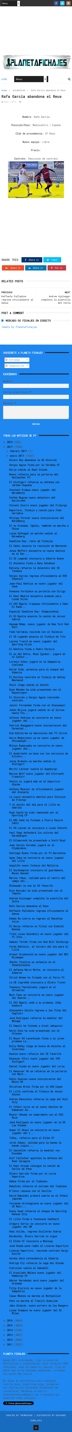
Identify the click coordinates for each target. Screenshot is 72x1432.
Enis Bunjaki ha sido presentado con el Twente (36, 892)
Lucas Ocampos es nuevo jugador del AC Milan (35, 1312)
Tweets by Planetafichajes (19, 327)
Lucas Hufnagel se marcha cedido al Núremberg (33, 535)
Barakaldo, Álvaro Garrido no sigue (33, 1236)
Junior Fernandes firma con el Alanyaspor (37, 705)
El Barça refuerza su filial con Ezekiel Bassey (36, 928)
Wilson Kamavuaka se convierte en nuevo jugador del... (36, 747)
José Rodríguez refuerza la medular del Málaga (36, 1019)
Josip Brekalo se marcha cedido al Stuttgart (32, 763)
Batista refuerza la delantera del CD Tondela (34, 569)
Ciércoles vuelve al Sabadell (28, 1268)
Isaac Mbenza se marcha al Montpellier (35, 1296)
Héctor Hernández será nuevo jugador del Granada (36, 1282)
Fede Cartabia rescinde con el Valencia (36, 631)
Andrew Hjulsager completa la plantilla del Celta (38, 900)
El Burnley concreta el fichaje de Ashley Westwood (37, 678)
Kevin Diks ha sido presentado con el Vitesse (34, 1032)
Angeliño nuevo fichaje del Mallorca (33, 865)
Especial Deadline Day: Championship (34, 611)
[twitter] (62, 3)
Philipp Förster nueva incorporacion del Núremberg (36, 519)
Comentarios (15, 365)
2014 (10, 1330)
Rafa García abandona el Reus (29, 906)
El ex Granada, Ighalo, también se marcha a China (39, 527)
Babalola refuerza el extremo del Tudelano (38, 1186)
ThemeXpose (26, 1415)
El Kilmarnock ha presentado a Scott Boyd (37, 840)
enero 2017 (17, 455)
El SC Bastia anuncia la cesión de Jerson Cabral (37, 618)
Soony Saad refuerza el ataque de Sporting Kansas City (38, 1212)
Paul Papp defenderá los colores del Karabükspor (34, 834)
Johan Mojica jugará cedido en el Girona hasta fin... (36, 711)
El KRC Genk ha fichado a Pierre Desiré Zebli (36, 822)
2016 (10, 1320)
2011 (10, 1344)
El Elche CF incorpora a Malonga (31, 1241)
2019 (10, 442)
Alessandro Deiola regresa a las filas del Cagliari (38, 1012)
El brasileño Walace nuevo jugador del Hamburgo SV (35, 1274)
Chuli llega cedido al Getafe (29, 685)
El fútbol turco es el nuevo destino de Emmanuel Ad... (35, 1108)
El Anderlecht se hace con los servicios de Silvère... (38, 755)
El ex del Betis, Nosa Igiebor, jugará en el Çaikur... (37, 655)
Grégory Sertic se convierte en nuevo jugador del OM (34, 1225)
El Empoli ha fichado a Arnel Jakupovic (36, 1025)
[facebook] (56, 3)
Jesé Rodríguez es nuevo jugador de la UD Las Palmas (37, 1124)
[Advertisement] (36, 31)
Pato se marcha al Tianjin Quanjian (33, 1300)
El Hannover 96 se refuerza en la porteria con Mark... (38, 1073)
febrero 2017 (19, 451)
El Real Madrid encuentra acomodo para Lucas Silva (35, 597)
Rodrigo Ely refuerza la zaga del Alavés (36, 1263)
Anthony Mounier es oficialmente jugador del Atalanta (36, 790)
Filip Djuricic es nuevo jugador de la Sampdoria (35, 1289)
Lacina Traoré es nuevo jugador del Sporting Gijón (33, 643)
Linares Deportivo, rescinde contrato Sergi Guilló (38, 1252)
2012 (10, 1339)
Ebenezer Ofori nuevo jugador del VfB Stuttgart (34, 1060)
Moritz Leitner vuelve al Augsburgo (33, 769)
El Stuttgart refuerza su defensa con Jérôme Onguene (34, 483)
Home (4, 79)
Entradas (13, 359)
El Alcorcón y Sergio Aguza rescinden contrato (34, 699)
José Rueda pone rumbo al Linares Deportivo (38, 1246)
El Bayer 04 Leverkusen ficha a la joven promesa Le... (36, 1040)
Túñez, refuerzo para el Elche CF (31, 1138)
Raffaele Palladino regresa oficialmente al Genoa (38, 912)
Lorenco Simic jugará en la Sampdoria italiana (34, 663)
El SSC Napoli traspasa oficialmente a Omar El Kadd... (39, 605)
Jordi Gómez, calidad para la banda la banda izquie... (35, 1144)
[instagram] (68, 3)
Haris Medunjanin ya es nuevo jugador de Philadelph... (36, 739)
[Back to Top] (36, 1427)
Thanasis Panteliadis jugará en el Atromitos (32, 988)
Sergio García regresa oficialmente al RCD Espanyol (38, 577)
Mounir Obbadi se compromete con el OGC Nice (36, 1116)
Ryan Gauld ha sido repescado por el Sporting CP (33, 814)
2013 (10, 1335)
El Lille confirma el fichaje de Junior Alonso (36, 1093)
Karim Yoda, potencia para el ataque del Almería (36, 671)
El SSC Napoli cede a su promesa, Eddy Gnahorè (35, 1004)
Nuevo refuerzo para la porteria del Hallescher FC (33, 476)
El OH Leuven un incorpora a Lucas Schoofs (38, 828)
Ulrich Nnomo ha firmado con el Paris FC (36, 977)
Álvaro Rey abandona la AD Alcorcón (33, 460)
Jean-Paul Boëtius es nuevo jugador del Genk (36, 585)
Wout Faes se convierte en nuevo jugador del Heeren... (36, 996)
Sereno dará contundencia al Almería (33, 1258)
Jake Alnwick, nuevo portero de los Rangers (38, 1305)
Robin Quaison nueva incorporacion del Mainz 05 (35, 1080)
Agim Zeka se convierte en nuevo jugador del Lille (36, 859)
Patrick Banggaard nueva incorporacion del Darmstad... (38, 727)
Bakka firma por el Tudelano (28, 1181)
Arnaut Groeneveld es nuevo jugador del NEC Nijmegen (38, 956)
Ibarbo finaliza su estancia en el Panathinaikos (32, 963)
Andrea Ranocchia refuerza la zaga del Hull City (38, 1100)
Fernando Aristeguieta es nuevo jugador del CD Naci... (38, 1205)
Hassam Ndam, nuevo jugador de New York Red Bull (39, 625)
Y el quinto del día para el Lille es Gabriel (34, 806)
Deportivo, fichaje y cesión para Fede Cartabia (35, 512)
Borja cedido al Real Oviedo (28, 469)
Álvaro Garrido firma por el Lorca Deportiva (32, 1175)
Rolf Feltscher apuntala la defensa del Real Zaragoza (36, 1159)
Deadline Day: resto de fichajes (31, 541)
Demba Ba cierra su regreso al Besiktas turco (36, 920)
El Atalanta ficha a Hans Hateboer (32, 563)
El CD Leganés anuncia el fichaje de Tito (37, 636)
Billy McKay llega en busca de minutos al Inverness (37, 1047)
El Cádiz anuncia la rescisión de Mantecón (38, 545)
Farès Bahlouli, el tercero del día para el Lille (38, 948)
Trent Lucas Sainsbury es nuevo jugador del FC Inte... (39, 935)
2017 (10, 446)
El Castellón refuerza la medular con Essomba (34, 1152)
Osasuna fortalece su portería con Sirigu (37, 591)
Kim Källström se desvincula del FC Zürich (38, 733)
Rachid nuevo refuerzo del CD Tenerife (35, 1053)
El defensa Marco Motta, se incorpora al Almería (36, 971)
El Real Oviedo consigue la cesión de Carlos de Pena (34, 1167)
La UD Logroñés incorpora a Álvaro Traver (37, 982)
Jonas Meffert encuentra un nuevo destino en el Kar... (37, 552)
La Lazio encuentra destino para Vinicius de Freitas (37, 798)
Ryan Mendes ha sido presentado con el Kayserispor (35, 691)
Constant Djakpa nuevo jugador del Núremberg (32, 491)
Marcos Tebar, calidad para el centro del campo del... (37, 879)
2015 (10, 1325)
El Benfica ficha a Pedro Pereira (31, 649)
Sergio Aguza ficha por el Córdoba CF (34, 465)
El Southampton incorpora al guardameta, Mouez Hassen (36, 872)
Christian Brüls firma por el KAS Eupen (36, 1086)
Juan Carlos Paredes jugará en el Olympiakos (31, 846)
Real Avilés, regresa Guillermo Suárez (35, 1231)
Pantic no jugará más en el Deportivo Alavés (34, 783)
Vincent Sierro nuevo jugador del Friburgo (38, 505)
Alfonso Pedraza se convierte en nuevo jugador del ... (35, 719)
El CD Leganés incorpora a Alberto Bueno (36, 558)
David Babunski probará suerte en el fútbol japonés (38, 1197)
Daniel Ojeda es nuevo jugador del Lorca (36, 1066)
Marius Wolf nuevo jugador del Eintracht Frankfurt (36, 775)
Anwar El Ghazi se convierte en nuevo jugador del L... (34, 1131)
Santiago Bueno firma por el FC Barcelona (37, 853)
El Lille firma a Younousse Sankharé (34, 1219)
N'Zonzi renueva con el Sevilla (30, 1191)
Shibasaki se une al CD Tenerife (31, 885)
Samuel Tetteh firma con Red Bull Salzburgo (39, 941)
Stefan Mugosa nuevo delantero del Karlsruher (32, 499)
